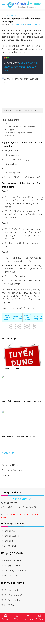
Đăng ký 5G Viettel (17, 317)
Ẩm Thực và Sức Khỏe (12, 470)
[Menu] (3, 4)
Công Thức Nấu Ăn (9, 16)
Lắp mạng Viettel (7, 317)
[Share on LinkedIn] (34, 326)
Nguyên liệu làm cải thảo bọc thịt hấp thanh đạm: (21, 128)
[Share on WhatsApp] (11, 326)
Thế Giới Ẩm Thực (33, 25)
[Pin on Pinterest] (29, 326)
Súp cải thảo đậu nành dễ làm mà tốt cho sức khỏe (21, 66)
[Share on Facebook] (16, 326)
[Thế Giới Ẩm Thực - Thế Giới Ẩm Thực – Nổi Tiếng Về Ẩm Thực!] (24, 4)
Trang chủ (6, 460)
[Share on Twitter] (20, 326)
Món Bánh (6, 475)
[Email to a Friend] (25, 326)
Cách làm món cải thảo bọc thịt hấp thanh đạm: (20, 134)
